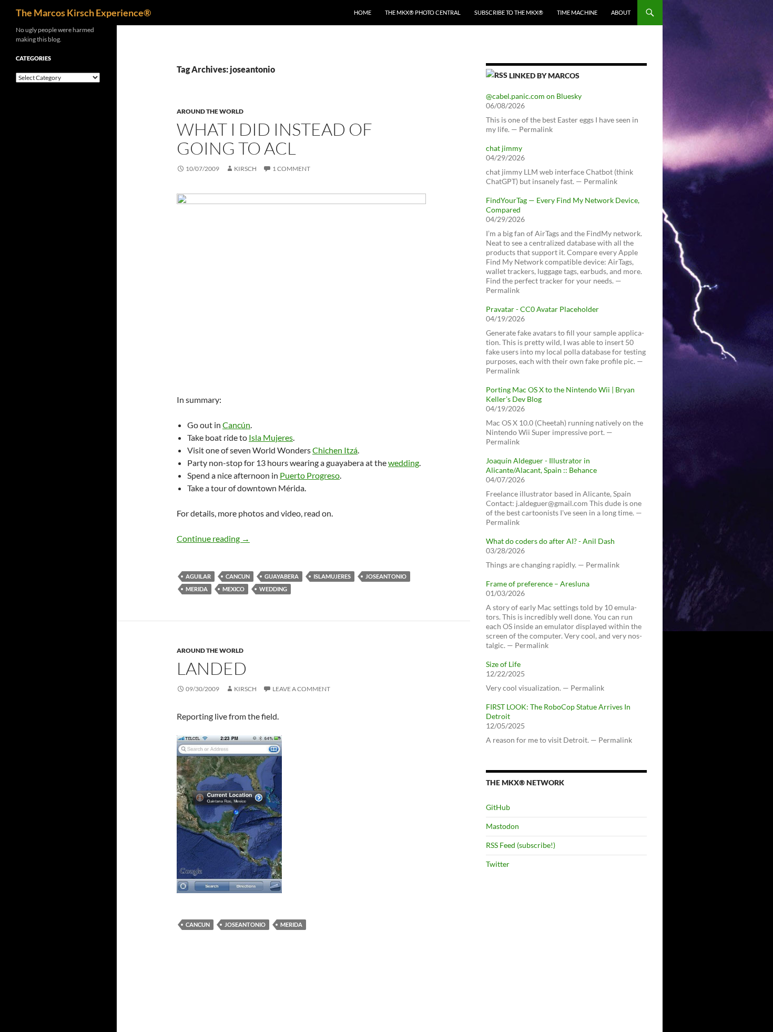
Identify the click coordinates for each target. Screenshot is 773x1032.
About (620, 12)
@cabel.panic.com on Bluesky (534, 96)
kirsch (245, 169)
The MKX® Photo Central (423, 12)
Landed (212, 668)
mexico (233, 588)
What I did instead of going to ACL (274, 138)
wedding (403, 463)
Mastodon (502, 826)
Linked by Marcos (544, 75)
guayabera (282, 576)
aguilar (198, 576)
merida (197, 588)
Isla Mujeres (271, 437)
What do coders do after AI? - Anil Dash (550, 541)
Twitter (498, 863)
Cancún (236, 425)
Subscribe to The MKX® (508, 12)
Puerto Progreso (310, 475)
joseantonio (385, 576)
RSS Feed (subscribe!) (520, 845)
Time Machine (577, 12)
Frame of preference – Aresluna (537, 583)
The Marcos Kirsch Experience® (83, 12)
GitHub (498, 807)
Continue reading (213, 538)
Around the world (210, 111)
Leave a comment (301, 689)
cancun (238, 576)
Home (362, 12)
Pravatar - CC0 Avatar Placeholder (542, 309)
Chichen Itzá (335, 450)
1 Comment (291, 169)
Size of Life (503, 664)
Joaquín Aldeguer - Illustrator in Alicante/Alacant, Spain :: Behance (541, 465)
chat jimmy (504, 148)
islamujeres (332, 576)
